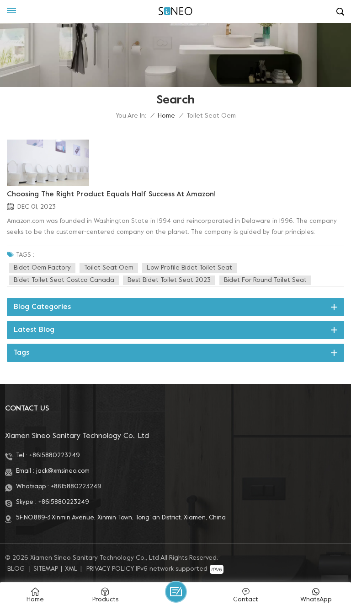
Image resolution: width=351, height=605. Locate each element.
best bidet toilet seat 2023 (169, 280)
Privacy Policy (110, 569)
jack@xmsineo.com (63, 471)
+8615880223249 (54, 456)
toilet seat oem (108, 268)
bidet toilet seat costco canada (64, 280)
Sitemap (45, 569)
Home (166, 116)
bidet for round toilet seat (265, 280)
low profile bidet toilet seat (189, 268)
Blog (16, 569)
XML (71, 569)
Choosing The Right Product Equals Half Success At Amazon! (111, 194)
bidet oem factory (42, 268)
